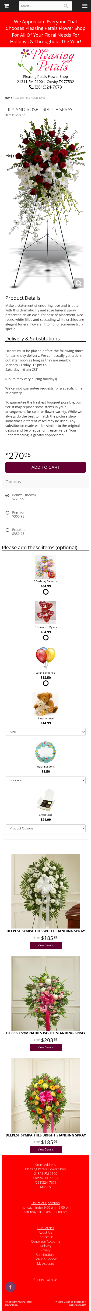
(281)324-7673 (48, 87)
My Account (45, 1263)
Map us (45, 1187)
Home (8, 97)
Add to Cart (46, 467)
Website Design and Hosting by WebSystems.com (71, 1303)
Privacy (45, 1250)
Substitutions (45, 1254)
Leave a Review (45, 1259)
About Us (45, 1232)
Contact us (45, 1237)
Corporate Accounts (45, 1241)
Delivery (45, 1245)
